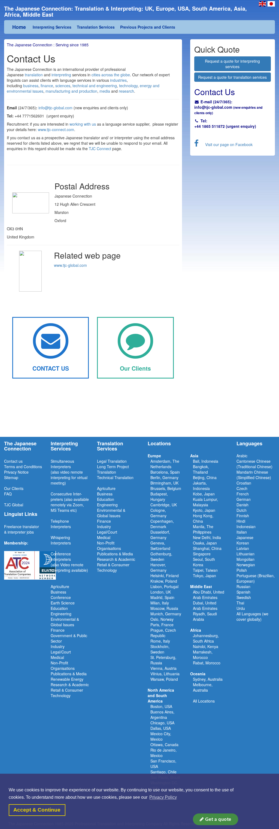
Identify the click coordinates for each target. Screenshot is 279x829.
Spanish (243, 592)
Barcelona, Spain (165, 472)
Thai (240, 603)
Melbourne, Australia (203, 687)
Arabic (241, 455)
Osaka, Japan (205, 543)
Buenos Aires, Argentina (162, 714)
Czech (241, 488)
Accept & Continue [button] (36, 810)
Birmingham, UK (164, 483)
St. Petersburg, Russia (163, 660)
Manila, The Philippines (203, 529)
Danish (242, 504)
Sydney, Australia (208, 679)
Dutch (241, 510)
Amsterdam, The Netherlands (164, 463)
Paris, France (162, 624)
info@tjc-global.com (55, 107)
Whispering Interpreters (61, 540)
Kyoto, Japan (204, 510)
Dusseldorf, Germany (160, 534)
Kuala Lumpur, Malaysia (205, 502)
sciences (62, 85)
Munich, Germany (165, 613)
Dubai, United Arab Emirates (205, 605)
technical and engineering (94, 85)
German (243, 499)
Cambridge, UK (163, 504)
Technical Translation (115, 477)
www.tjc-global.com (70, 265)
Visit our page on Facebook (229, 144)
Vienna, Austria (163, 668)
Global (17, 504)
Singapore (202, 553)
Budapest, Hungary (159, 496)
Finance (58, 630)
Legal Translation (112, 461)
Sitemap (11, 477)
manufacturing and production (71, 91)
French (242, 494)
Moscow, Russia (164, 608)
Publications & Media (69, 673)
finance (47, 85)
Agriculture (60, 586)
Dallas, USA (160, 728)
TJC (8, 504)
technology (128, 85)
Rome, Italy (160, 641)
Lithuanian (245, 553)
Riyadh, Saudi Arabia (205, 616)
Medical (57, 657)
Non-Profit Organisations (63, 665)
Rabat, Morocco (206, 662)
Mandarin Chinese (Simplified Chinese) (253, 474)
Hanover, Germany (158, 567)
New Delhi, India (207, 537)
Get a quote (217, 819)
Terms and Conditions (23, 466)
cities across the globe (111, 74)
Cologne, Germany (158, 512)
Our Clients (13, 488)
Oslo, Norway (162, 619)
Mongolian (245, 559)
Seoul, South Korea (204, 561)
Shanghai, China (207, 548)
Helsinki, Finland (164, 575)
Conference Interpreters (61, 556)
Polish (241, 570)
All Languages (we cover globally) (252, 616)
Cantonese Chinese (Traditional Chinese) (254, 463)
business (30, 85)
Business (58, 592)
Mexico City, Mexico (160, 736)
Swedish (243, 597)
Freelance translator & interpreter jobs (21, 529)
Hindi (240, 521)
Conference (61, 597)
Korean (242, 543)
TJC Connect (100, 148)
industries (118, 80)
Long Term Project (113, 466)
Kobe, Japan (204, 494)
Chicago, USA (162, 722)
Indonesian (246, 526)
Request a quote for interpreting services (232, 63)
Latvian (242, 548)
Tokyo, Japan (204, 575)
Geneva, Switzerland (160, 545)
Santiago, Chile (163, 771)
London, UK (160, 592)
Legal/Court (61, 652)
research (126, 91)
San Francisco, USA (163, 763)
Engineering (61, 613)
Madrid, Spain (162, 597)
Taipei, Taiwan (205, 570)
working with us (82, 124)
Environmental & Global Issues (65, 621)
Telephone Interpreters (61, 523)
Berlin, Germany (164, 477)
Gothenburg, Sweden (161, 556)
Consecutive (61, 494)
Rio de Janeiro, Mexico (163, 752)
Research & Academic (70, 684)
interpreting (60, 74)
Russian (243, 586)
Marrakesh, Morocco (203, 654)
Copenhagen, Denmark (162, 523)
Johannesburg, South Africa (206, 638)
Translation (106, 472)
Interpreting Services (52, 27)
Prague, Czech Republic (163, 632)
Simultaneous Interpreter (62, 463)
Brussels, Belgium (165, 488)
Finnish (242, 515)
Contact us (13, 461)
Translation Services (96, 27)
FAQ (8, 494)
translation (34, 74)
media (104, 91)
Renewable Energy (67, 679)
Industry (58, 646)
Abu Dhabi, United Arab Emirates (208, 594)
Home (19, 27)
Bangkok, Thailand (201, 469)
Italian (241, 532)
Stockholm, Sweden (159, 649)
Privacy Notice (16, 472)
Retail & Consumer (67, 690)
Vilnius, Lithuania (165, 673)
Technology (61, 695)
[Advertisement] (139, 415)
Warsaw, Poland (164, 679)
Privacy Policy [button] (163, 797)
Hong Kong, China (203, 518)
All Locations (204, 701)
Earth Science (63, 603)
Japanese (244, 537)
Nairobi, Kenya (205, 646)
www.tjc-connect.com (56, 129)
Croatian (243, 483)
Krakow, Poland (163, 581)
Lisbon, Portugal (164, 586)
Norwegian (245, 564)
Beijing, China (205, 477)
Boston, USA (161, 706)
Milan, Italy (159, 603)
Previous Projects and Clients (147, 27)
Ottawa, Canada (164, 744)
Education (59, 608)
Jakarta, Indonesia (201, 485)
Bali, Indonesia (205, 461)
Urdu (240, 608)
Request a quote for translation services (232, 77)
